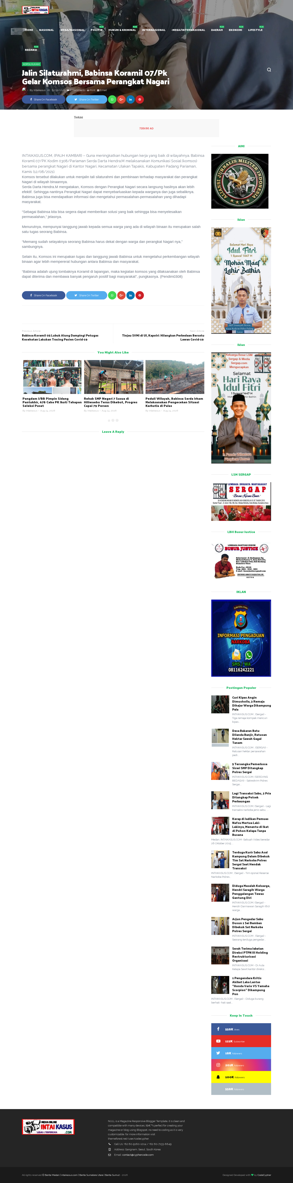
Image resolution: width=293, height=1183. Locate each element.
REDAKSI (31, 49)
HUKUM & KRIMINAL (122, 29)
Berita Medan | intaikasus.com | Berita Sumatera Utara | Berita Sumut (82, 1175)
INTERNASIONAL (153, 29)
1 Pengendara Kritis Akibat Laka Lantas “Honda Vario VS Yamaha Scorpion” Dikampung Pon (250, 985)
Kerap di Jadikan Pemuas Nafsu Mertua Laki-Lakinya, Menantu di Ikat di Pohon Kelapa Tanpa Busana (250, 826)
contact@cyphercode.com (138, 1154)
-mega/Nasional (72, 29)
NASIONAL (46, 29)
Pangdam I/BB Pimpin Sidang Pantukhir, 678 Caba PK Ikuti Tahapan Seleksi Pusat (51, 402)
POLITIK (96, 29)
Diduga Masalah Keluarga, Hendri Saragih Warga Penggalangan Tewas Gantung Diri (251, 891)
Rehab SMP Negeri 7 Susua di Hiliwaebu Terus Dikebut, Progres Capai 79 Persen (110, 402)
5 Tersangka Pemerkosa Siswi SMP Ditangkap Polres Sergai (249, 768)
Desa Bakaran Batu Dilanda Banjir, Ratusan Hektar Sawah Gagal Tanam (249, 736)
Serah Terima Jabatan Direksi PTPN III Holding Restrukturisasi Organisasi (250, 954)
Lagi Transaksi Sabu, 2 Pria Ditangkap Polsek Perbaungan (251, 797)
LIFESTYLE (255, 29)
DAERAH (217, 29)
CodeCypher (264, 1175)
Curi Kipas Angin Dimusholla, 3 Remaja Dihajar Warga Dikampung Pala (251, 703)
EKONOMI (235, 29)
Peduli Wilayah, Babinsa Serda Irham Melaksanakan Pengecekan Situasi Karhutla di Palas (174, 402)
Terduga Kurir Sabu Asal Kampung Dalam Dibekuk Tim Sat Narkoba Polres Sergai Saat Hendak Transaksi (251, 860)
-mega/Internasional (188, 29)
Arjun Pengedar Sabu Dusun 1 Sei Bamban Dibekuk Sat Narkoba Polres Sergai (247, 925)
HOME (29, 29)
